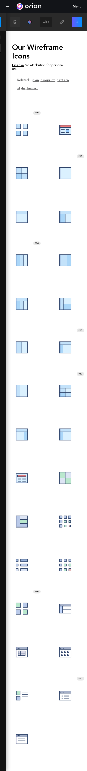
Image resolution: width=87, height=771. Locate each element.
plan (35, 80)
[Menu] (8, 6)
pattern (62, 80)
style (21, 88)
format (32, 88)
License (18, 65)
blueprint (47, 80)
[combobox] (46, 22)
